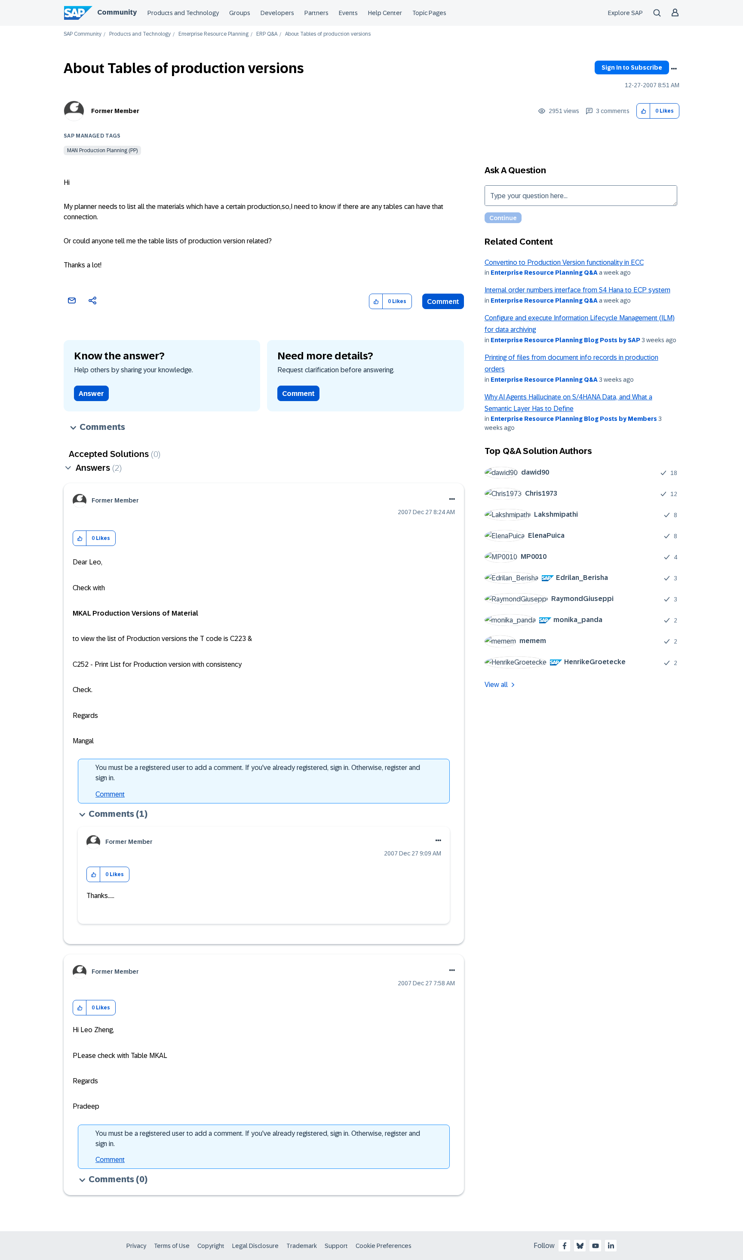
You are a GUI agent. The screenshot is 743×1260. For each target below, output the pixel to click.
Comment (443, 301)
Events (348, 12)
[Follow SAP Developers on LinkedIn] (611, 1245)
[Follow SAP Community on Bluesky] (580, 1245)
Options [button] (673, 68)
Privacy (136, 1245)
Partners (316, 12)
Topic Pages (429, 12)
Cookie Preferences (383, 1245)
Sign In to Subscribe (632, 67)
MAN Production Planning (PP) (102, 150)
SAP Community (82, 34)
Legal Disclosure (255, 1245)
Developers (277, 12)
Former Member (115, 110)
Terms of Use (172, 1245)
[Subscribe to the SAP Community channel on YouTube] (595, 1245)
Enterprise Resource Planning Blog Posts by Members (574, 418)
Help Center (385, 12)
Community (117, 12)
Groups (239, 12)
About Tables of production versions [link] (328, 34)
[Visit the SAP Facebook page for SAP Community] (564, 1245)
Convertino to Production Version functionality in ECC (564, 262)
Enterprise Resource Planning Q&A (544, 272)
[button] (643, 111)
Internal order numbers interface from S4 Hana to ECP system (577, 290)
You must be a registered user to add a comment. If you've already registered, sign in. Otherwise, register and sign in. (257, 773)
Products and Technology (183, 12)
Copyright (210, 1245)
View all (496, 684)
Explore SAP (625, 12)
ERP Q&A (266, 34)
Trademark (301, 1245)
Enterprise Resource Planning (213, 34)
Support (336, 1245)
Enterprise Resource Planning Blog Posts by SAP (565, 340)
